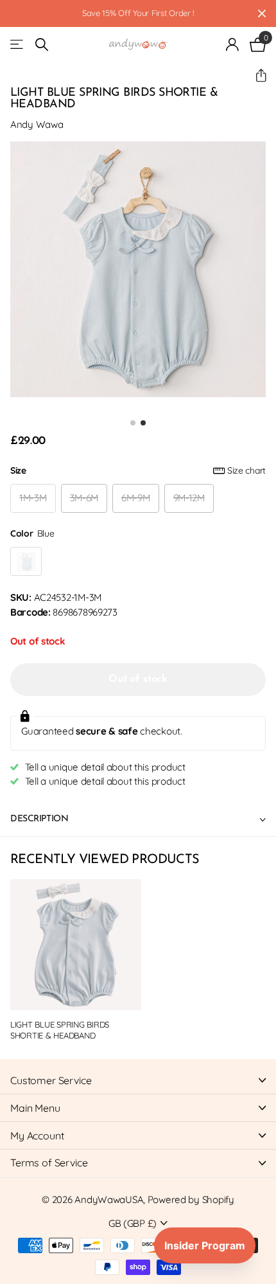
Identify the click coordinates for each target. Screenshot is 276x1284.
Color (32, 533)
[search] (41, 44)
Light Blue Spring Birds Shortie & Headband (59, 1029)
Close (262, 13)
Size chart (246, 470)
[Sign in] (232, 44)
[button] (256, 75)
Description (39, 819)
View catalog (17, 45)
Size (138, 470)
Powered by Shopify (191, 1199)
